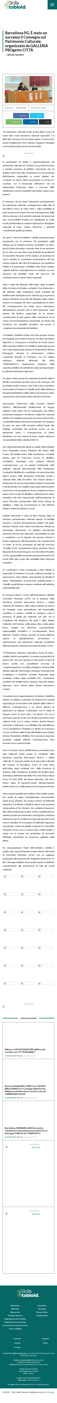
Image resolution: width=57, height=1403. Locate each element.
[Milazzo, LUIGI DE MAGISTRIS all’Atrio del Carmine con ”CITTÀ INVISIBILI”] (28, 1036)
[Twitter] (39, 1343)
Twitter (45, 1343)
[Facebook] (10, 1339)
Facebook (17, 1339)
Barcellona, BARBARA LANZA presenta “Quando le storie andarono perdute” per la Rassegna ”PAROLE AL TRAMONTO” (26, 1130)
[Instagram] (38, 1339)
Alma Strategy (48, 1392)
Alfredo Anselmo (15, 54)
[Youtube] (11, 1347)
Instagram (45, 1339)
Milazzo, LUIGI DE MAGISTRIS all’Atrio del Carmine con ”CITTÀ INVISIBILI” (25, 1050)
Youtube (17, 1347)
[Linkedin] (11, 1343)
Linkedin (17, 1343)
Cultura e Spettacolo (14, 1056)
